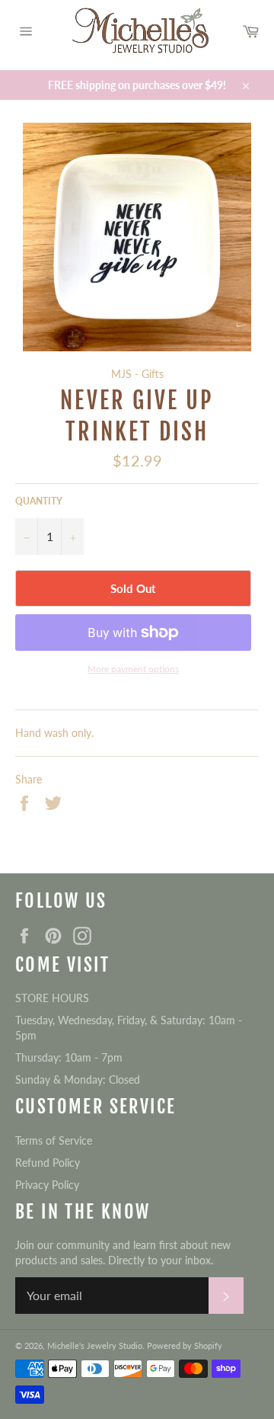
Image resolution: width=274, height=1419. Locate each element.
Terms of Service (53, 1140)
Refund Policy (47, 1162)
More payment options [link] (133, 668)
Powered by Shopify (184, 1345)
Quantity (38, 501)
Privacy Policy (47, 1184)
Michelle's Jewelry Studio (94, 1345)
